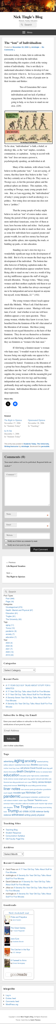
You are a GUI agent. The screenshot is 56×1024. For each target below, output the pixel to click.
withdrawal (18, 814)
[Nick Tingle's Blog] (28, 11)
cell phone (25, 767)
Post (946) (10, 598)
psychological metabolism (29, 797)
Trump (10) (10, 628)
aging (19, 760)
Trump (13, 810)
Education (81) (12, 613)
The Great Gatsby (18, 927)
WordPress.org (12, 1004)
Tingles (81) (11, 616)
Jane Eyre (15, 938)
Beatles (34, 764)
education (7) (11, 637)
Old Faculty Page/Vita (15, 838)
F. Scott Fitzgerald (19, 931)
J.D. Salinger (17, 952)
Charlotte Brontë (18, 942)
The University (43, 443)
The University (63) (14, 619)
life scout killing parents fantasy (36, 785)
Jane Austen (17, 920)
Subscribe (11, 738)
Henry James (38, 781)
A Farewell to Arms (19, 960)
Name (8, 514)
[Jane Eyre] (7, 945)
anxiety (30, 760)
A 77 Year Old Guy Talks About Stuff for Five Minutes (28, 694)
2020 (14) (9, 651)
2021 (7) (9, 648)
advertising (8, 761)
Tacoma (38, 800)
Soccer (30, 800)
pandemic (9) (11, 631)
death (20, 771)
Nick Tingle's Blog (28, 16)
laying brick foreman (10, 785)
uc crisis (24, 811)
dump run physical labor (44, 772)
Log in (8, 995)
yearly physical (37, 814)
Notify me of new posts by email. (19, 545)
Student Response (13, 832)
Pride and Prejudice (19, 917)
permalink (45, 446)
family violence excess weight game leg (17, 779)
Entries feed (11, 998)
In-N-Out (8, 430)
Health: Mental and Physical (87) (19, 610)
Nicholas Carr (33, 792)
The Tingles (22, 806)
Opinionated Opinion (36, 420)
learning (21, 785)
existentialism (44, 776)
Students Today (30, 443)
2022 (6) (9, 645)
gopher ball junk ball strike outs (41, 779)
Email (8, 524)
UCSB (32, 811)
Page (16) (10, 601)
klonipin (48, 781)
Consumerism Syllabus (15, 835)
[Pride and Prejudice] (7, 923)
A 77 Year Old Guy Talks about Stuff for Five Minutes (28, 691)
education (11, 774)
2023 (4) (9, 642)
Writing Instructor (11, 446)
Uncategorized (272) (14, 607)
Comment (11, 474)
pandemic (12, 796)
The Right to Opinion (13, 420)
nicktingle (35, 47)
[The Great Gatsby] (7, 934)
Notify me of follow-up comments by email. (23, 541)
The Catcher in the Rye (20, 949)
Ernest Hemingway (19, 963)
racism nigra (23, 800)
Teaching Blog (12, 829)
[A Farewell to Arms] (7, 967)
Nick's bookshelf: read (19, 912)
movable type (19, 792)
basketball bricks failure (22, 765)
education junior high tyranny (29, 776)
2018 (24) (9, 654)
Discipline (29, 771)
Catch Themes (35, 1020)
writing (27, 814)
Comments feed (12, 1001)
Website (9, 535)
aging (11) (10, 625)
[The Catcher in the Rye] (7, 956)
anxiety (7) (10, 634)
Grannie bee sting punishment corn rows (17, 782)
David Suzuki (36, 767)
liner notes (12, 788)
